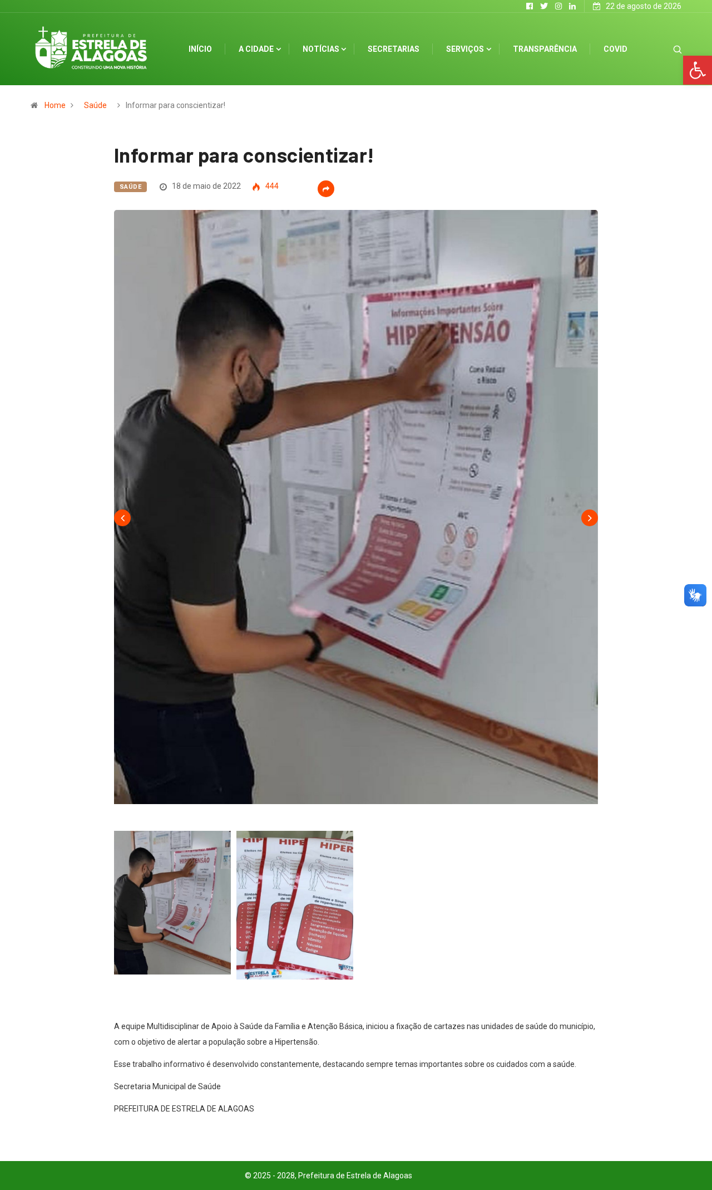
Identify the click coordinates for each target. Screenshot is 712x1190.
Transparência (545, 49)
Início (200, 49)
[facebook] (529, 6)
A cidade (256, 49)
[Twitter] (544, 6)
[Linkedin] (572, 6)
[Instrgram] (558, 6)
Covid (615, 49)
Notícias (321, 49)
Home (55, 105)
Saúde (95, 105)
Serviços (465, 49)
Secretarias (393, 49)
